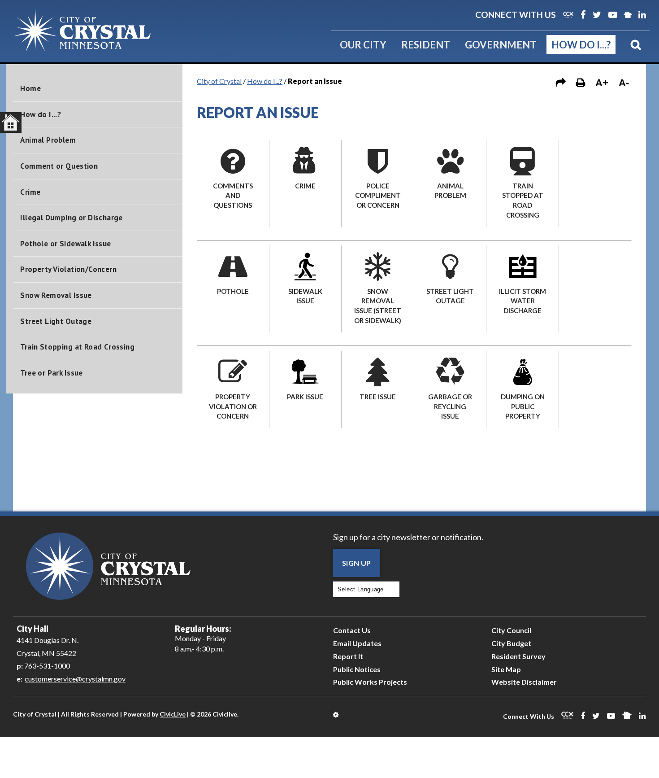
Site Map (506, 669)
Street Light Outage (55, 321)
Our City (363, 45)
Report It (348, 656)
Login (336, 714)
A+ (601, 82)
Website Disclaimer (524, 681)
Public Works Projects (370, 681)
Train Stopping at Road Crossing (77, 347)
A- (624, 82)
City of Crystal (219, 81)
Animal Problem (48, 140)
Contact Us (352, 630)
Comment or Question (59, 166)
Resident (425, 45)
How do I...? (581, 45)
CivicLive (173, 714)
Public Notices (357, 669)
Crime (30, 192)
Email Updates (357, 643)
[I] (595, 149)
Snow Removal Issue (55, 295)
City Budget (511, 643)
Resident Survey (518, 656)
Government (501, 45)
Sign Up (356, 563)
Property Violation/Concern (68, 269)
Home (30, 88)
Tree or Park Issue (51, 373)
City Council (511, 630)
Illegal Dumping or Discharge (71, 218)
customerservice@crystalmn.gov (75, 678)
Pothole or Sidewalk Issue (65, 244)
